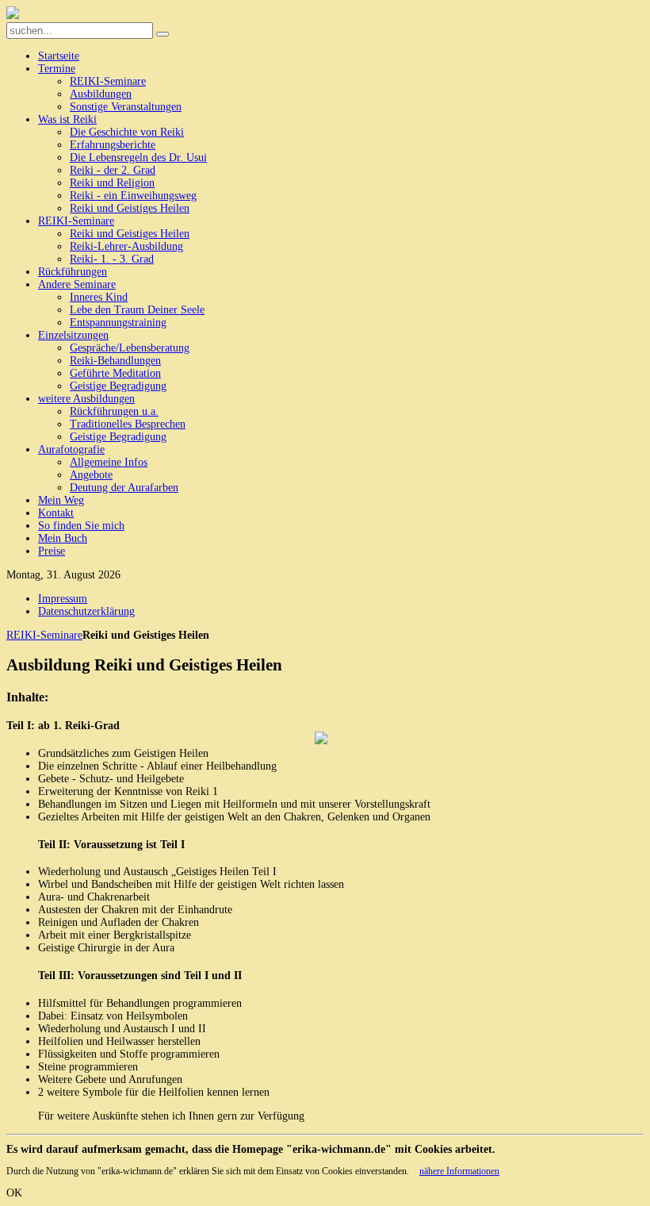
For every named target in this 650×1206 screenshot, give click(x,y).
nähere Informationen (459, 1171)
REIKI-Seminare (44, 635)
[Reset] (162, 34)
